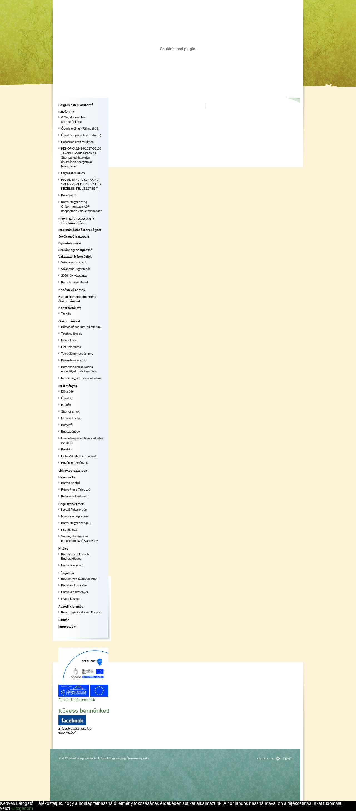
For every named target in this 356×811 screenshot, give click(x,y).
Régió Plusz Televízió (75, 489)
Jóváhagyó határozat (73, 236)
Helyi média (66, 477)
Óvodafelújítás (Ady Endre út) (81, 135)
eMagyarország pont (73, 470)
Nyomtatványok (69, 243)
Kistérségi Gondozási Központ (81, 612)
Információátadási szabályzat (79, 230)
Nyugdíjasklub (70, 598)
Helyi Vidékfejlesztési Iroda (79, 456)
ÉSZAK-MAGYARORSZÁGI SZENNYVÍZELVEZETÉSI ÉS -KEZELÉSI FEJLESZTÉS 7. (82, 184)
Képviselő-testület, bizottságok (81, 326)
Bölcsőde (67, 391)
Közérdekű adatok (71, 290)
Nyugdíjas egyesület (75, 516)
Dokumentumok (72, 347)
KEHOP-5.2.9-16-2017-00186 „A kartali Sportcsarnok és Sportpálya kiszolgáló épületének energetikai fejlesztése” (81, 157)
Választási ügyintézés (76, 269)
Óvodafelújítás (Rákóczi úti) (80, 128)
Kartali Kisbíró (70, 482)
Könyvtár (67, 425)
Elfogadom (22, 808)
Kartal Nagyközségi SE (76, 523)
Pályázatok (66, 111)
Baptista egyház (72, 565)
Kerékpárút (68, 195)
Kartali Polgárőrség (74, 509)
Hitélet (63, 548)
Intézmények (67, 386)
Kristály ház (69, 529)
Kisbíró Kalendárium (74, 496)
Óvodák (66, 398)
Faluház (66, 449)
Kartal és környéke (74, 585)
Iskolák (66, 404)
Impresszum (67, 626)
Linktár (63, 620)
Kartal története (69, 308)
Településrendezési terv (77, 353)
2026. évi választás (74, 275)
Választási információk (75, 256)
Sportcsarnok (70, 411)
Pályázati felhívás (73, 173)
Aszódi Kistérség (70, 606)
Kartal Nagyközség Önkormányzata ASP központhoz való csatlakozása (81, 206)
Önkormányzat (69, 321)
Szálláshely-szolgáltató (75, 250)
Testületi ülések (71, 333)
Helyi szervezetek (71, 504)
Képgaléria (66, 573)
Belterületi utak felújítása (77, 141)
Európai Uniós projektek (76, 700)
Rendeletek (68, 340)
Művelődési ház (71, 418)
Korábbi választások (75, 282)
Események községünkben (79, 578)
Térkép (66, 313)
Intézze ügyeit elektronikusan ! (81, 378)
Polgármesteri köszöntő (75, 105)
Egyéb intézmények (74, 462)
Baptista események (75, 592)
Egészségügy (70, 431)
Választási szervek (74, 262)
